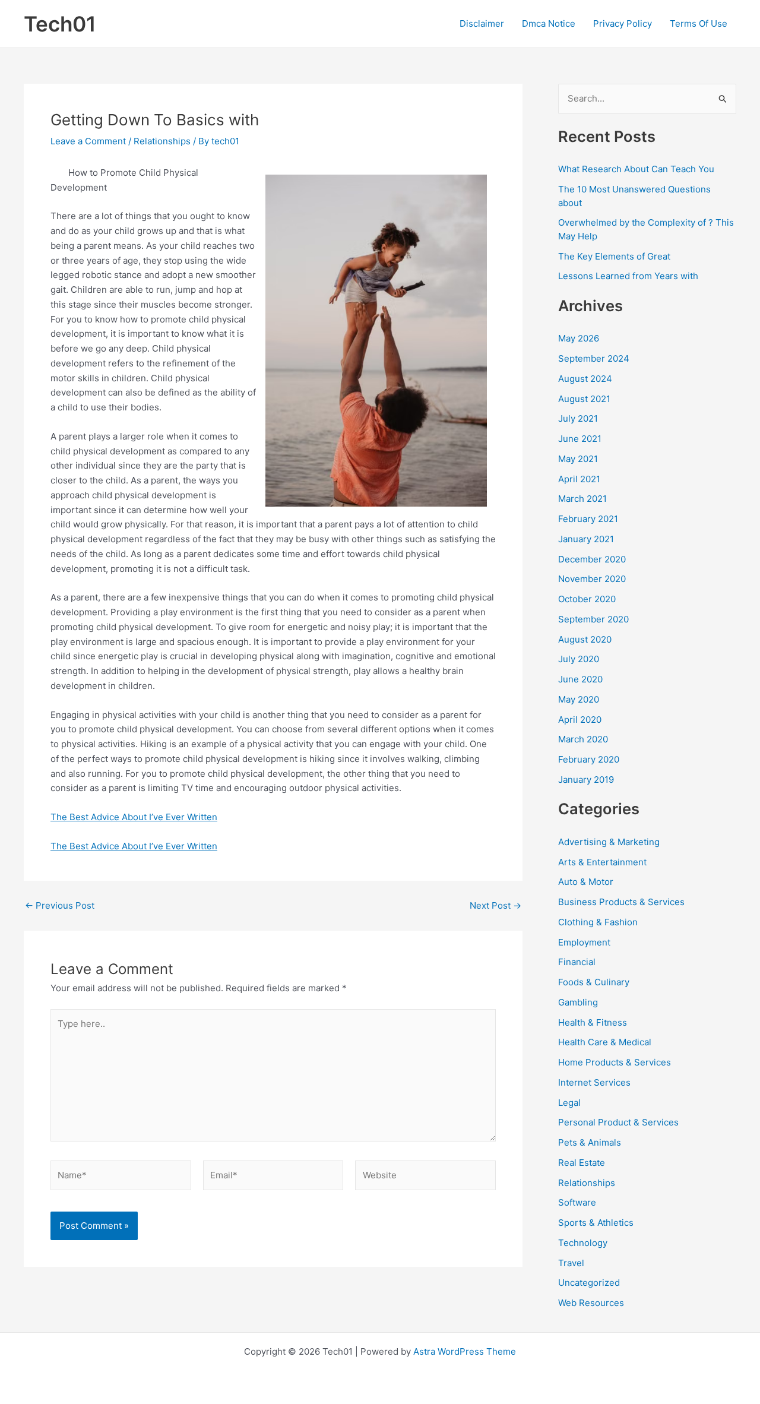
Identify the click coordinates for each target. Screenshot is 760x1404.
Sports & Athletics (596, 1222)
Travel (571, 1263)
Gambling (578, 1002)
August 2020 (585, 639)
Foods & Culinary (593, 982)
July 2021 (578, 418)
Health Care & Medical (604, 1042)
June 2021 (579, 438)
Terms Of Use (698, 23)
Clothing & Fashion (598, 922)
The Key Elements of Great (614, 256)
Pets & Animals (589, 1142)
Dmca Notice (548, 23)
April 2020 (579, 719)
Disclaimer (482, 23)
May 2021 (578, 458)
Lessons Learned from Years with (628, 276)
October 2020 (587, 599)
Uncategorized (589, 1282)
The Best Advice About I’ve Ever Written (133, 817)
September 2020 (593, 619)
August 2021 (584, 398)
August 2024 (585, 378)
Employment (584, 942)
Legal (569, 1102)
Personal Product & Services (618, 1122)
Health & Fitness (592, 1022)
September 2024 (593, 358)
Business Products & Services (621, 901)
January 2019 (586, 779)
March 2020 (583, 739)
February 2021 (588, 518)
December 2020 (592, 559)
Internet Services (594, 1082)
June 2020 (580, 679)
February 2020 (588, 759)
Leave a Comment (88, 141)
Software (577, 1202)
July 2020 (578, 659)
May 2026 (578, 338)
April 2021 (579, 479)
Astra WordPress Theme (464, 1351)
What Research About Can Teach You (636, 169)
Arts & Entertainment (602, 862)
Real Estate (581, 1162)
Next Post (495, 905)
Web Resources (591, 1302)
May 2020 (578, 699)
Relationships (162, 141)
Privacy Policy (622, 23)
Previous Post (59, 905)
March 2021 (582, 498)
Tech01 (60, 23)
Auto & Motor (585, 881)
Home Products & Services (614, 1062)
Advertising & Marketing (609, 842)
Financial (577, 961)
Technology (582, 1242)
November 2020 (592, 578)
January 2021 (586, 539)
